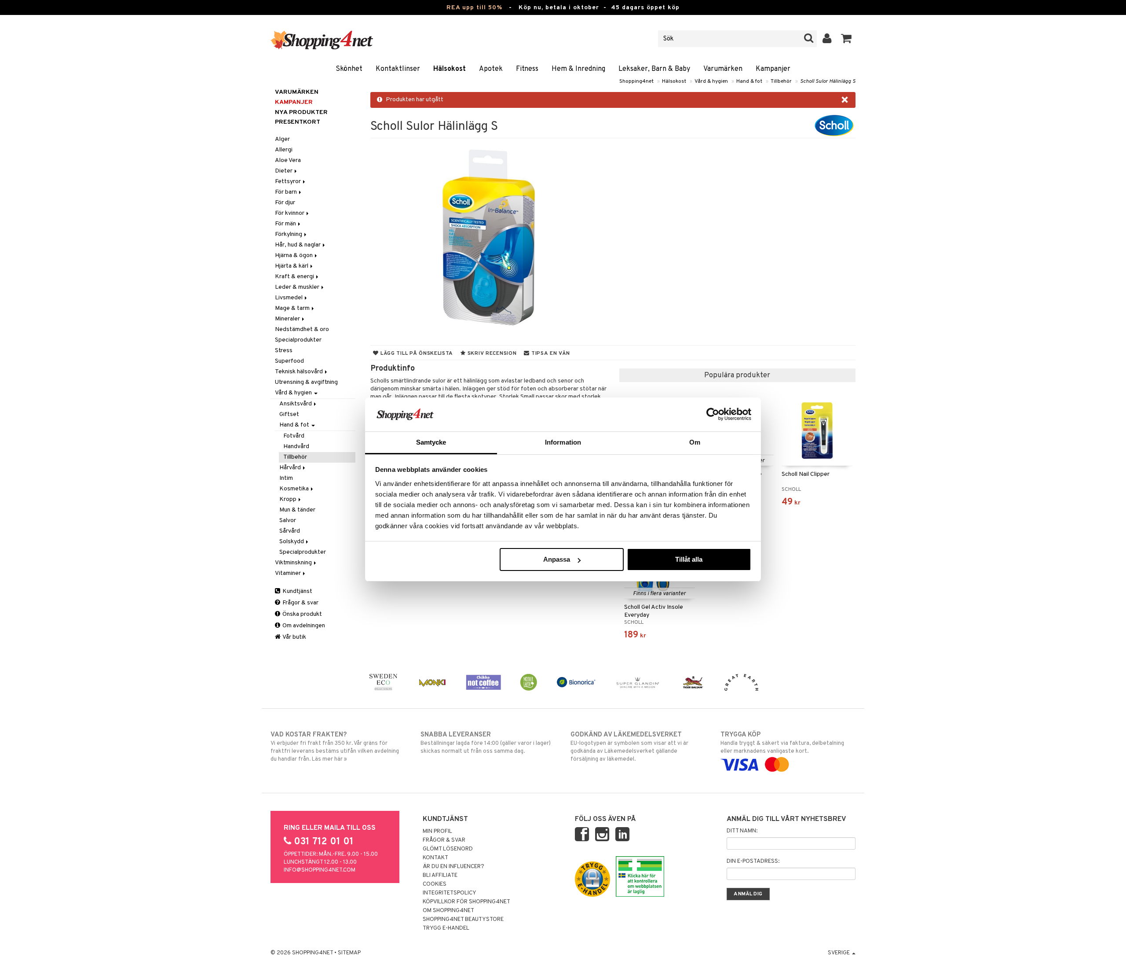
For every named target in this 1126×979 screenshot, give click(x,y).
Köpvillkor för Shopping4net (466, 901)
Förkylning (289, 234)
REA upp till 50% (474, 7)
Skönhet (349, 69)
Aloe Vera (288, 160)
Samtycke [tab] (431, 442)
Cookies (434, 884)
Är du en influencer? (453, 866)
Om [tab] (694, 442)
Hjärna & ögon (294, 255)
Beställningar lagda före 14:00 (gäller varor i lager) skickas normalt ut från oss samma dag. (485, 743)
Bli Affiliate (440, 875)
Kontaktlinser (398, 69)
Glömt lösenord (448, 849)
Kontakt (435, 857)
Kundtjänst (296, 591)
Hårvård (290, 467)
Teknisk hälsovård (299, 371)
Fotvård (293, 436)
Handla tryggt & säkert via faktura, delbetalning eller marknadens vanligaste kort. (782, 743)
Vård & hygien (711, 81)
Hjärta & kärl (292, 266)
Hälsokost (449, 69)
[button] (846, 38)
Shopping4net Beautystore (463, 919)
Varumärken (722, 69)
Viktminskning (294, 563)
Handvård (296, 446)
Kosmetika (294, 489)
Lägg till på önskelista (416, 353)
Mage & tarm (293, 308)
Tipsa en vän (550, 353)
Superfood (289, 361)
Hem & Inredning (578, 69)
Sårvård (289, 531)
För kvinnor (290, 213)
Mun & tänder (297, 510)
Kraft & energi (295, 276)
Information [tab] (563, 442)
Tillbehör (781, 81)
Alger (282, 139)
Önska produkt (301, 614)
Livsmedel (289, 298)
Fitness (527, 69)
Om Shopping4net (448, 910)
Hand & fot (749, 81)
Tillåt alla (688, 559)
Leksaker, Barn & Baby (654, 69)
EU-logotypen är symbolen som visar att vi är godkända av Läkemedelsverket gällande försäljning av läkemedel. (629, 747)
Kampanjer (773, 69)
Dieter (284, 171)
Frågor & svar (299, 603)
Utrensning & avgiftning (306, 382)
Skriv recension (491, 353)
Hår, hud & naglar (298, 245)
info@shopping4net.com (319, 870)
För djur (285, 202)
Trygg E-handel (446, 928)
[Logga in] (827, 38)
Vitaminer (288, 573)
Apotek (491, 69)
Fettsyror (288, 181)
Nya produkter (301, 112)
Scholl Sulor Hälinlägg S (827, 81)
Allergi (283, 150)
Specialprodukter (298, 340)
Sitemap (349, 953)
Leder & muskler (298, 287)
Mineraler (288, 319)
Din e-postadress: (753, 861)
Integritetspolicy (449, 893)
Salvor (287, 520)
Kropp (288, 499)
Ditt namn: (742, 831)
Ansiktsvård (296, 404)
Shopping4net (636, 81)
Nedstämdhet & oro (302, 329)
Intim (286, 478)
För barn (286, 192)
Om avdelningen (303, 625)
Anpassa (556, 559)
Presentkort (297, 122)
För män (286, 224)
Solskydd (292, 541)
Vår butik (294, 637)
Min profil (437, 831)
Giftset (289, 414)
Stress (283, 350)
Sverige (839, 953)
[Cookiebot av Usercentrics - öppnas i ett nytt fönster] (712, 414)
